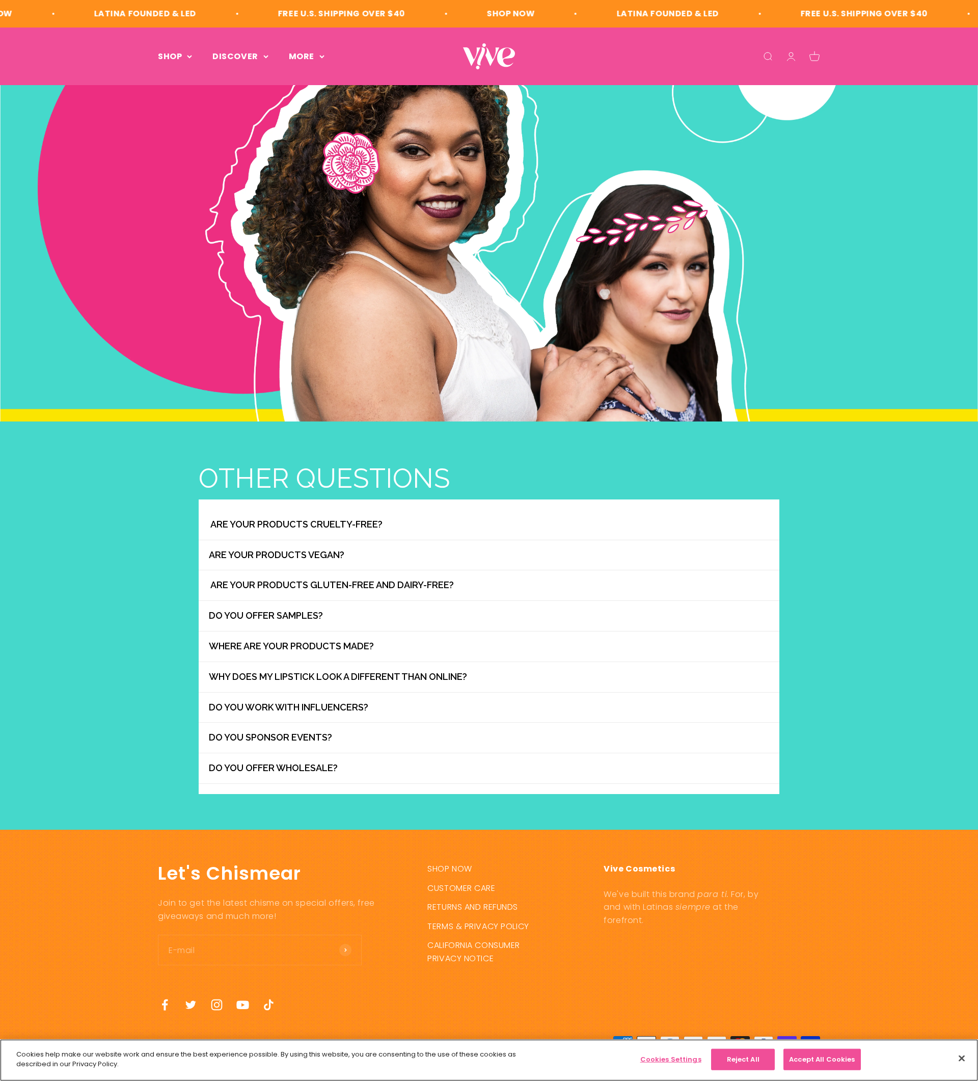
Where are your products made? (291, 646)
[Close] (961, 1058)
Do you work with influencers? (288, 707)
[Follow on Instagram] (217, 1005)
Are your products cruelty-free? (296, 524)
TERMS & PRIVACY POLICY (478, 926)
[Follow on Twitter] (191, 1005)
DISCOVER (235, 56)
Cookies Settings (670, 1059)
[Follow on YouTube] (243, 1005)
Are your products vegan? (276, 554)
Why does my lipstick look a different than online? (338, 676)
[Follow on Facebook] (165, 1005)
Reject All (743, 1059)
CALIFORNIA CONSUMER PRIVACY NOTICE (473, 951)
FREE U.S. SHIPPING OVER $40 (307, 13)
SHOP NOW (477, 13)
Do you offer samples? (266, 615)
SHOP (170, 56)
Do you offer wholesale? (273, 767)
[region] (489, 1060)
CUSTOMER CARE (461, 888)
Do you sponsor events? (270, 737)
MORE (301, 56)
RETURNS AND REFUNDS (472, 907)
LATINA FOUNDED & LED (111, 13)
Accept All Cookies (822, 1059)
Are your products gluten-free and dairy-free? (331, 584)
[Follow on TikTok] (269, 1005)
